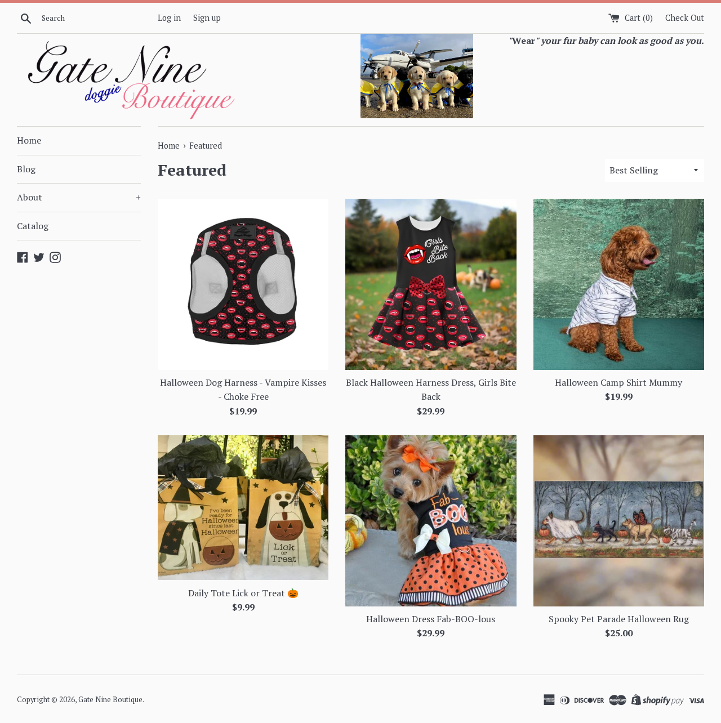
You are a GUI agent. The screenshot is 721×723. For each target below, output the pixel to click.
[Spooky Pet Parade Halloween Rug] (618, 520)
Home (29, 140)
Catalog (32, 226)
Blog (26, 169)
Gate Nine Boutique (110, 699)
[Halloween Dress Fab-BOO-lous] (430, 520)
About (79, 197)
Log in (169, 17)
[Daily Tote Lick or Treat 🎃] (243, 507)
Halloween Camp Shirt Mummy (618, 382)
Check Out (684, 17)
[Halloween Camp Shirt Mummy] (618, 284)
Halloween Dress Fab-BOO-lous (430, 619)
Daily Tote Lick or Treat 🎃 (243, 593)
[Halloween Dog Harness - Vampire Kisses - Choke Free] (243, 284)
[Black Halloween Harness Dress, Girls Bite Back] (430, 284)
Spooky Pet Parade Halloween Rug (619, 619)
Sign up (207, 17)
